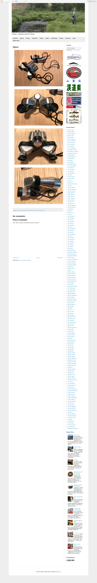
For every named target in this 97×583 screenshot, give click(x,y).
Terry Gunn (70, 381)
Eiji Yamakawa (71, 173)
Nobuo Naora (71, 324)
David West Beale (72, 164)
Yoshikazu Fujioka (72, 415)
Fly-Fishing (54, 38)
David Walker (71, 162)
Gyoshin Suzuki (71, 191)
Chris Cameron (71, 142)
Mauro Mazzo (71, 302)
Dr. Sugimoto (71, 167)
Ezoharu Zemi (71, 178)
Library (41, 38)
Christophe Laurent (72, 149)
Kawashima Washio (72, 255)
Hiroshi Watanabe (72, 205)
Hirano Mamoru (71, 198)
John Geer (70, 236)
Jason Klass (70, 219)
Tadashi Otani (71, 370)
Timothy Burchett (72, 385)
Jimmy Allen (70, 232)
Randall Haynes (71, 333)
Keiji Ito (69, 270)
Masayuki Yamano (72, 300)
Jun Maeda (70, 246)
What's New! (16, 40)
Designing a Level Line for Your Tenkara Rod (78, 473)
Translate (77, 50)
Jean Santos (71, 225)
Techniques (39, 210)
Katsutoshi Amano (72, 254)
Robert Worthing (72, 340)
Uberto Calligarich (72, 406)
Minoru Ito (70, 309)
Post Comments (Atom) (25, 260)
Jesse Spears (71, 230)
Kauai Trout (76, 435)
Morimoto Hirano (72, 316)
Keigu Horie (70, 266)
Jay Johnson (71, 223)
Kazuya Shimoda (72, 263)
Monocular (30, 210)
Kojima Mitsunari (72, 277)
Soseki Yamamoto (72, 363)
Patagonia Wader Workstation (78, 485)
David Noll (70, 160)
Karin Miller (70, 248)
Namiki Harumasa (72, 322)
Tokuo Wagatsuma (72, 388)
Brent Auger (70, 137)
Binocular (25, 210)
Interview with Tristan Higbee (77, 509)
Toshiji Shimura (71, 394)
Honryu (28, 38)
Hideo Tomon (71, 196)
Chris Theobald (71, 148)
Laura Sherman (71, 288)
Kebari (47, 38)
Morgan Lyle (71, 313)
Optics (34, 210)
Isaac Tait (70, 210)
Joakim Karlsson (72, 234)
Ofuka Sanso (71, 325)
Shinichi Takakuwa (72, 358)
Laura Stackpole (71, 290)
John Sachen (71, 241)
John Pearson (71, 239)
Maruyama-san (71, 291)
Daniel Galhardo (71, 156)
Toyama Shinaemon (72, 397)
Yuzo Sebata (71, 422)
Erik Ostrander (71, 176)
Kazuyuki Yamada (72, 264)
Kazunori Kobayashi (72, 259)
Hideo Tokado (71, 194)
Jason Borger (71, 218)
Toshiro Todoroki (72, 396)
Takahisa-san (71, 372)
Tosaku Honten (71, 392)
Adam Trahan (20, 210)
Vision (43, 210)
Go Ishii (69, 185)
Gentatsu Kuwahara (72, 183)
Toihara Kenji (71, 387)
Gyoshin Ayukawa (72, 189)
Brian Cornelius (71, 139)
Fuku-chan (70, 182)
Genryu (22, 38)
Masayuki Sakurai (72, 299)
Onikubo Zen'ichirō (72, 327)
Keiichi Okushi (71, 268)
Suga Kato (70, 367)
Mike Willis (70, 307)
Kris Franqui (71, 284)
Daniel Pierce (71, 158)
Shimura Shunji (71, 354)
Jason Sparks (71, 221)
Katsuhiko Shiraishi (72, 252)
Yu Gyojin (70, 419)
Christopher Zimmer (72, 153)
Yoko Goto (70, 412)
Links (74, 38)
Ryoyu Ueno (71, 343)
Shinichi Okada (71, 356)
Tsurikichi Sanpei (72, 401)
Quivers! (76, 460)
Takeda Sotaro (71, 378)
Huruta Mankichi (71, 207)
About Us (67, 38)
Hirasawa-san (71, 201)
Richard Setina (71, 334)
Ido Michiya (70, 209)
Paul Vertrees (71, 331)
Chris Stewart (71, 146)
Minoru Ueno (71, 311)
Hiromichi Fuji (71, 203)
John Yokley (70, 245)
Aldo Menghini (71, 131)
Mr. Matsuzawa (71, 318)
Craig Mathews (71, 155)
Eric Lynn (70, 174)
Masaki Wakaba (71, 293)
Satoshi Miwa (71, 349)
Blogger (59, 571)
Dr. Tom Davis (71, 169)
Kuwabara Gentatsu (72, 286)
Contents (15, 38)
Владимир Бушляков (73, 428)
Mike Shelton (71, 306)
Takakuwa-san (71, 374)
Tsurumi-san (71, 403)
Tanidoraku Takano (72, 379)
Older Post (60, 257)
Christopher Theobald (73, 151)
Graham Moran (71, 187)
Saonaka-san (71, 347)
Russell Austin (71, 342)
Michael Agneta (71, 304)
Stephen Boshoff (72, 365)
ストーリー (76, 532)
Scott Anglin (70, 351)
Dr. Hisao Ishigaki (72, 165)
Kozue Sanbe (71, 282)
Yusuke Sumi (71, 421)
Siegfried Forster (72, 360)
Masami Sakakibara (72, 295)
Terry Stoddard (71, 383)
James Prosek (71, 216)
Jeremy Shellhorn (72, 228)
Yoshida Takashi (71, 414)
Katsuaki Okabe (71, 250)
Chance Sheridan (72, 140)
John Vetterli (71, 243)
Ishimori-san (71, 212)
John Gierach (71, 237)
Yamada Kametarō (72, 410)
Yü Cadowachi (71, 426)
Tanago (61, 38)
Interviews (34, 38)
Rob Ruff (70, 338)
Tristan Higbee (71, 399)
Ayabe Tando (71, 135)
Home (38, 257)
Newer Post (16, 257)
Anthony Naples (71, 133)
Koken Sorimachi (72, 279)
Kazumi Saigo (71, 257)
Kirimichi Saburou (72, 273)
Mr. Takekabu (71, 320)
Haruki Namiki (71, 192)
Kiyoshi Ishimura (72, 275)
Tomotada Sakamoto (73, 390)
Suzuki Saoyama (72, 369)
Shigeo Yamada (71, 352)
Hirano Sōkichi (71, 200)
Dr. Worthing (71, 171)
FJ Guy (69, 180)
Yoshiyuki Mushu (72, 417)
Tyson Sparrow (71, 405)
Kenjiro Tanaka (71, 272)
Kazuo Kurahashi (72, 261)
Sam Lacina (70, 345)
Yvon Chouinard (71, 424)
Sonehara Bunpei (72, 361)
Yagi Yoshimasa (71, 408)
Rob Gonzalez (71, 336)
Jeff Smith (70, 227)
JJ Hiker (70, 214)
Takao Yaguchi (71, 376)
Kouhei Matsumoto (72, 281)
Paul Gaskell (71, 329)
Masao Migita (71, 297)
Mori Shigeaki (71, 315)
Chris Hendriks (71, 144)
